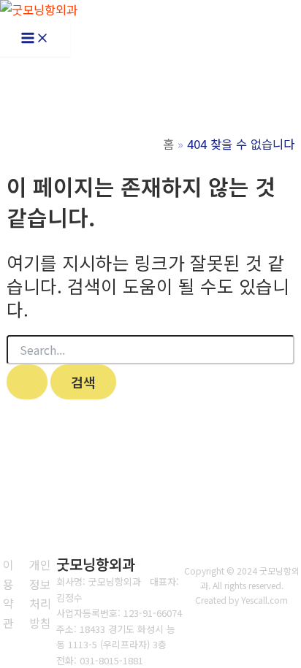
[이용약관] (8, 593)
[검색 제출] (27, 381)
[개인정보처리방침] (39, 593)
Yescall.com (264, 600)
